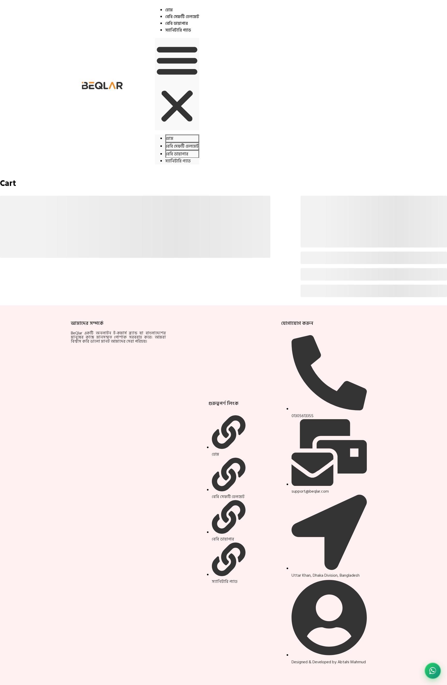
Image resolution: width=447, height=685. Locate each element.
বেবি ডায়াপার (176, 23)
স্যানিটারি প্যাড (178, 30)
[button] (177, 84)
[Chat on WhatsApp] (433, 671)
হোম (169, 10)
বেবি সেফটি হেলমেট (182, 16)
